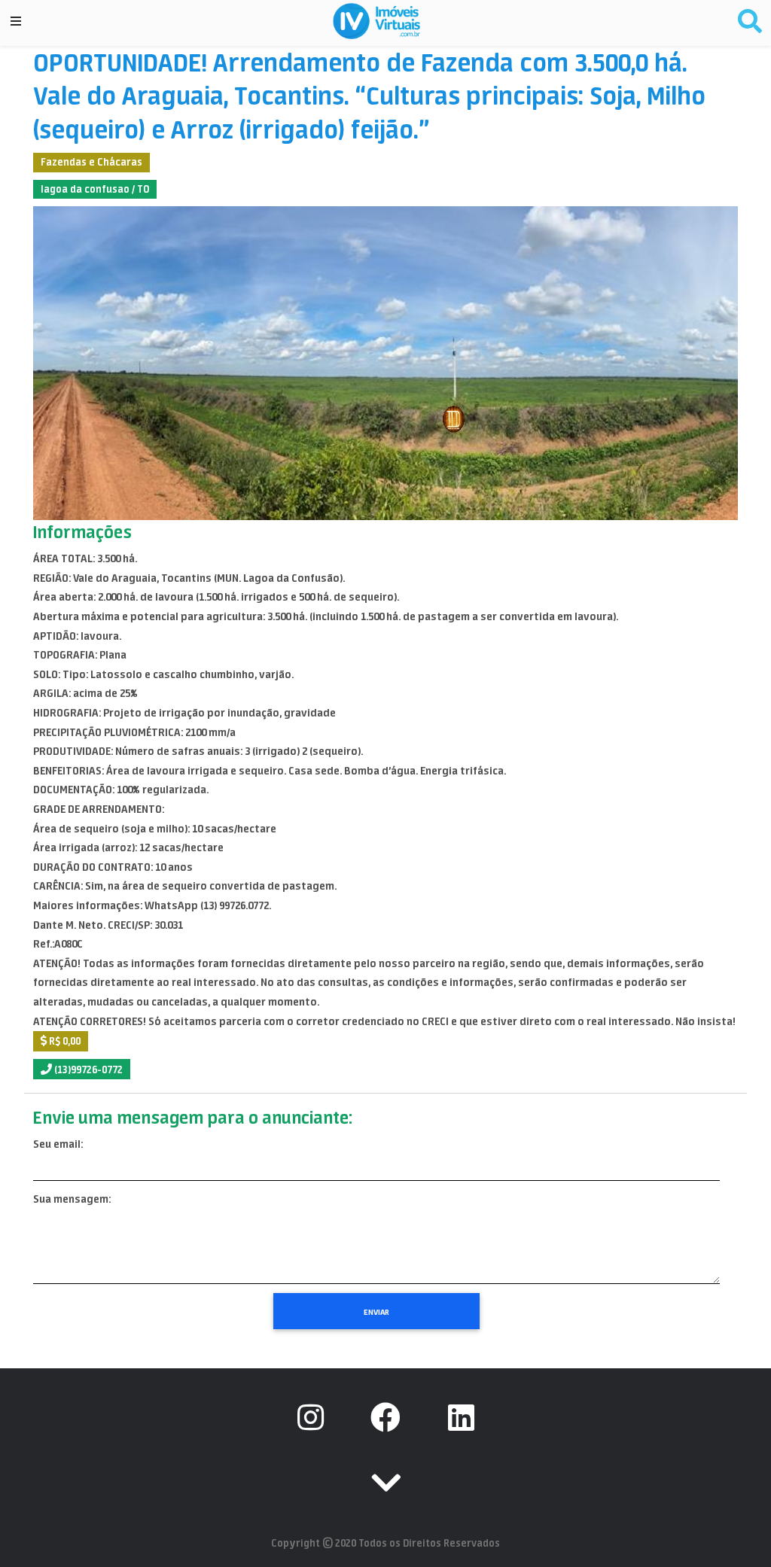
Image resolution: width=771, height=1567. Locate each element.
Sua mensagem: (72, 1199)
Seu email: (58, 1144)
